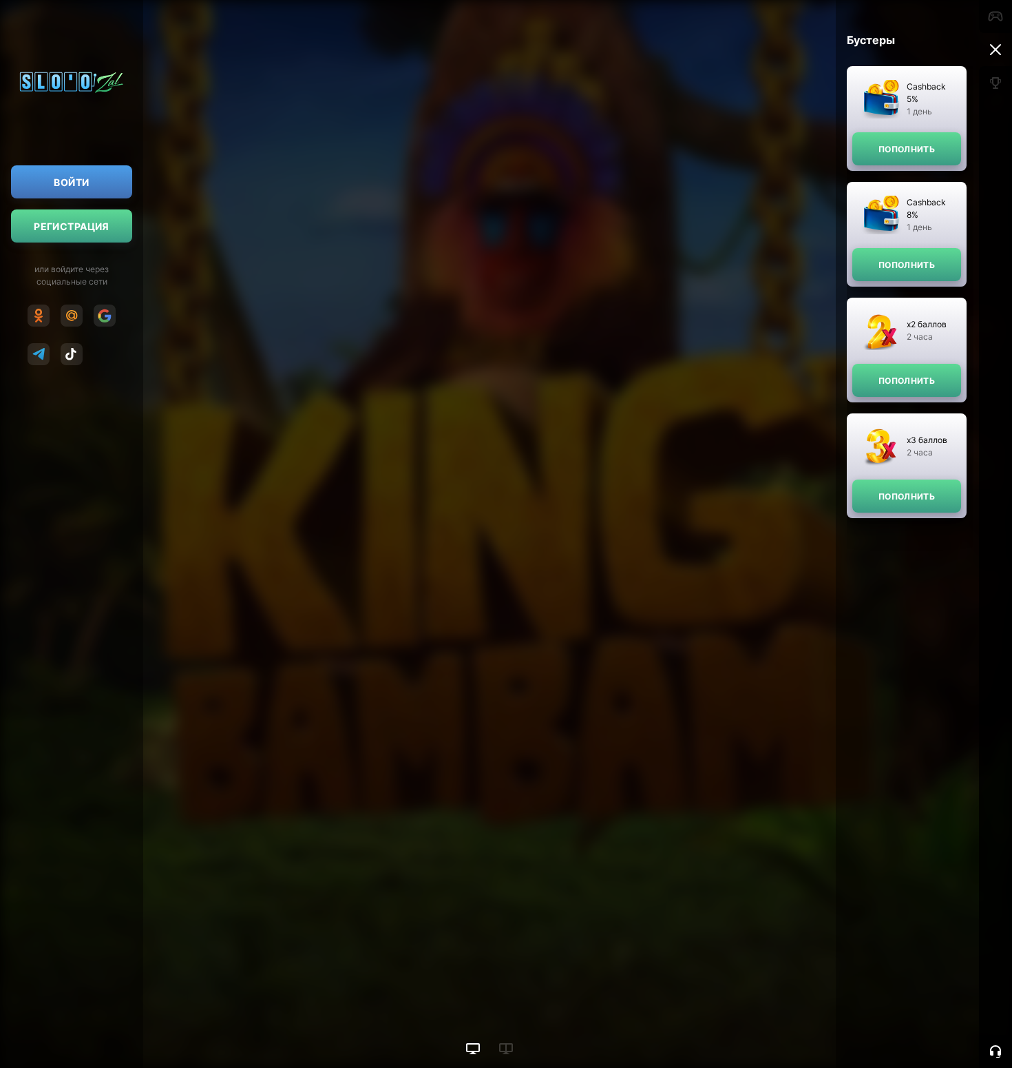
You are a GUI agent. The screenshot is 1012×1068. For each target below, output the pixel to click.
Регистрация (71, 226)
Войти (71, 182)
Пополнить (906, 149)
